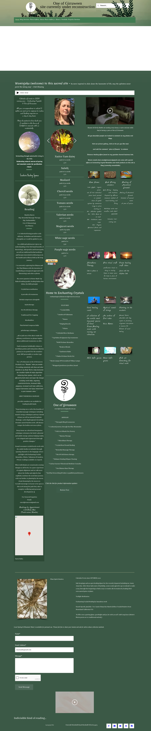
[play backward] (48, 141)
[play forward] (75, 141)
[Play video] (110, 110)
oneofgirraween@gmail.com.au (64, 409)
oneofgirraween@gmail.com (110, 160)
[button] (62, 141)
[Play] (18, 93)
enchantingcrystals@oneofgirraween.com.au (65, 297)
